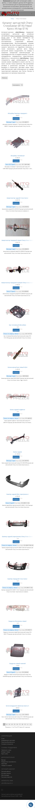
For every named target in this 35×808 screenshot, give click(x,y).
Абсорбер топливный (17, 156)
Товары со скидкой (6, 765)
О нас (2, 738)
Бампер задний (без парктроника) (18, 494)
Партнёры (4, 763)
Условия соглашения (7, 744)
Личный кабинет (6, 771)
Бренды (3, 760)
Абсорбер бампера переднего (17, 113)
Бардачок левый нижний (17, 663)
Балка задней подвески (17, 409)
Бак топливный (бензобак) (17, 325)
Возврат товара (5, 752)
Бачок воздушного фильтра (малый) (17, 706)
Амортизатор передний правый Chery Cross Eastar (17, 283)
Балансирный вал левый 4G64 (17, 367)
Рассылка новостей (6, 777)
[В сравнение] (21, 117)
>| (30, 724)
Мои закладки (5, 775)
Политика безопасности (8, 742)
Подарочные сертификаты (8, 762)
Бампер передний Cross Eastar (17, 579)
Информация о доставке (8, 740)
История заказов (6, 773)
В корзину (16, 119)
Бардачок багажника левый (17, 621)
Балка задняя (17, 452)
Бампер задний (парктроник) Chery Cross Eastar (17, 536)
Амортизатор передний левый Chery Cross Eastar (18, 240)
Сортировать (16, 85)
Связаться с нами (6, 750)
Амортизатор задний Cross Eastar (17, 198)
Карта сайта (4, 754)
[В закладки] (20, 117)
